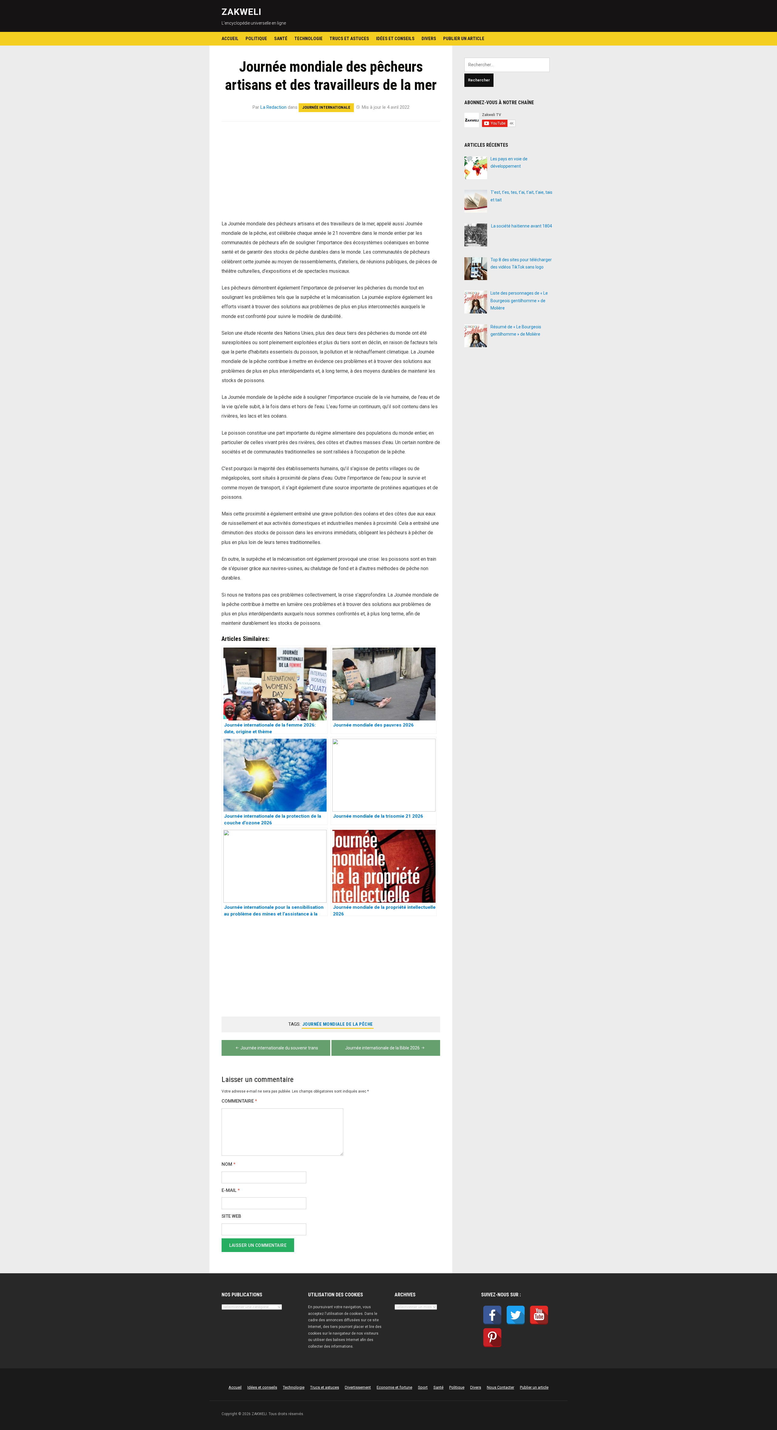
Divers (429, 38)
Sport (423, 1387)
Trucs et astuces (349, 38)
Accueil (230, 38)
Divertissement (358, 1387)
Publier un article (463, 38)
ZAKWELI (241, 11)
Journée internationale (326, 107)
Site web (231, 1216)
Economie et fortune (394, 1387)
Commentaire (239, 1101)
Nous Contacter (500, 1387)
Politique (256, 38)
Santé (280, 38)
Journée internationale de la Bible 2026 (382, 1047)
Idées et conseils (395, 38)
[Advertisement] (331, 174)
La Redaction (273, 107)
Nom (229, 1164)
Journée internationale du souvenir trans (279, 1047)
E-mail (231, 1190)
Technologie (308, 38)
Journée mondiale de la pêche (337, 1024)
